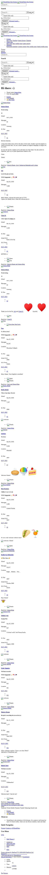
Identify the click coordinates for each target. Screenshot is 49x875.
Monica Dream (5, 712)
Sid (2, 170)
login (2, 834)
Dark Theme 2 (10, 839)
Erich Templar (5, 668)
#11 (8, 695)
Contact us (9, 828)
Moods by (14, 854)
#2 (7, 195)
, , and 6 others (22, 165)
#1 (7, 138)
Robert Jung (4, 765)
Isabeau (3, 433)
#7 (7, 465)
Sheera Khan (17, 92)
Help (8, 846)
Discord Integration (6, 857)
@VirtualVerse (16, 828)
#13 (8, 791)
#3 (7, 251)
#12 (8, 748)
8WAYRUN (26, 857)
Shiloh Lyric (4, 615)
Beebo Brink (5, 389)
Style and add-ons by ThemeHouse (11, 855)
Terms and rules (11, 843)
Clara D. (3, 215)
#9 (7, 595)
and (16, 264)
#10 (8, 651)
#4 (7, 301)
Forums (3, 828)
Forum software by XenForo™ (17, 852)
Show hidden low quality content (10, 803)
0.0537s (14, 866)
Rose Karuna (5, 488)
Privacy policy (10, 845)
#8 (7, 527)
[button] (2, 34)
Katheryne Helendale (7, 554)
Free (2, 328)
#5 (7, 371)
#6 (7, 416)
